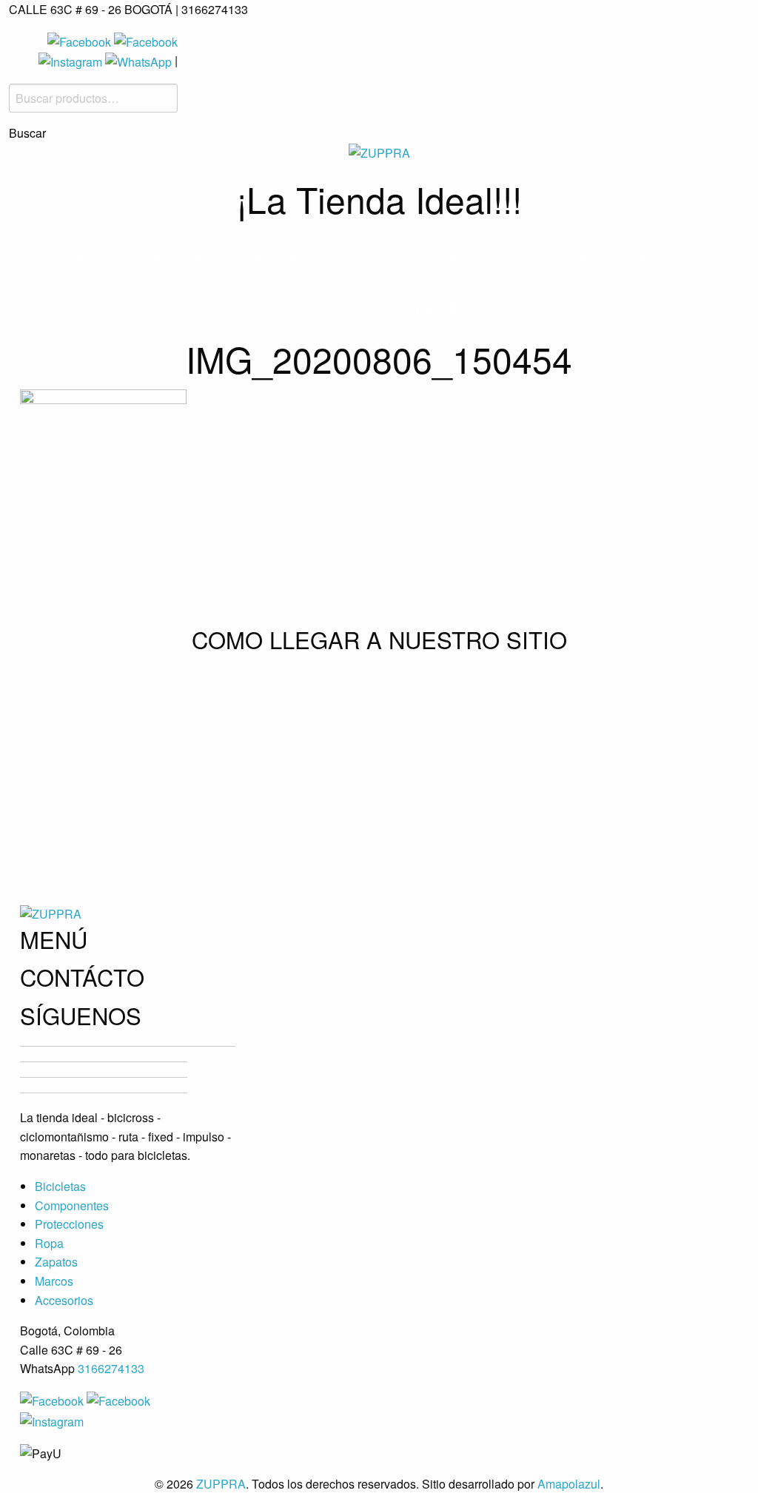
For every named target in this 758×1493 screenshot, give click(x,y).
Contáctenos (435, 307)
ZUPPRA (221, 1483)
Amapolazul (568, 1483)
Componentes (284, 255)
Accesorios (317, 307)
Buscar (27, 133)
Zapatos (56, 1261)
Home (91, 255)
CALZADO (576, 255)
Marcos (657, 255)
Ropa (507, 255)
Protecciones (414, 255)
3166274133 (111, 1368)
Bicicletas (170, 255)
